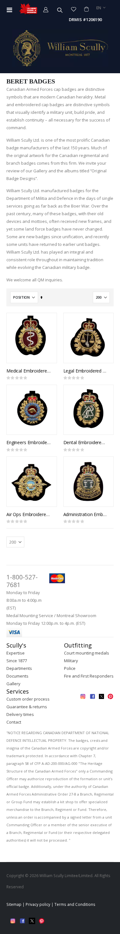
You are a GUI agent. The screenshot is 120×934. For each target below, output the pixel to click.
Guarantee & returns (26, 707)
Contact (13, 722)
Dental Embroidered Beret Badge (85, 442)
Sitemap (13, 904)
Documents (17, 676)
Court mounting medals (86, 653)
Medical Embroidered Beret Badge (28, 371)
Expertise (15, 653)
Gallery (13, 684)
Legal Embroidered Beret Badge (85, 371)
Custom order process (28, 699)
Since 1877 (16, 660)
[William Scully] (60, 48)
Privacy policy (38, 904)
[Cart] (86, 9)
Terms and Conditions (74, 904)
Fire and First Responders (89, 676)
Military (71, 660)
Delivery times (20, 714)
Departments (19, 668)
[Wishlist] (73, 9)
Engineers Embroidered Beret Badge (28, 442)
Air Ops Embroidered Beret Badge (28, 514)
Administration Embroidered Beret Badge (85, 514)
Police (70, 668)
